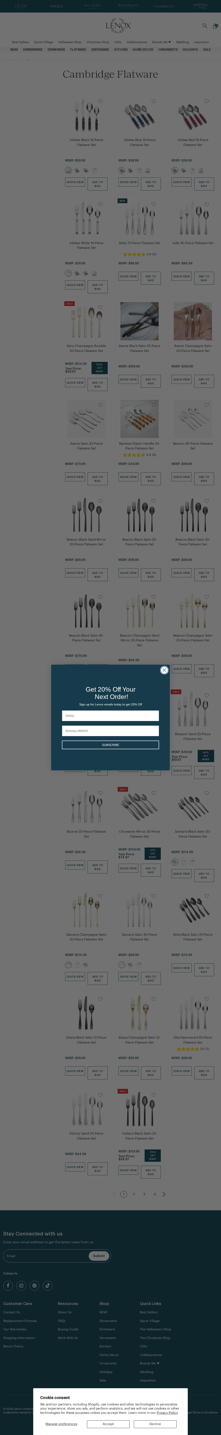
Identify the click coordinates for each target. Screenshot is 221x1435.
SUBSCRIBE (110, 745)
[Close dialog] (164, 670)
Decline (155, 1424)
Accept (108, 1424)
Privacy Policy (167, 1413)
